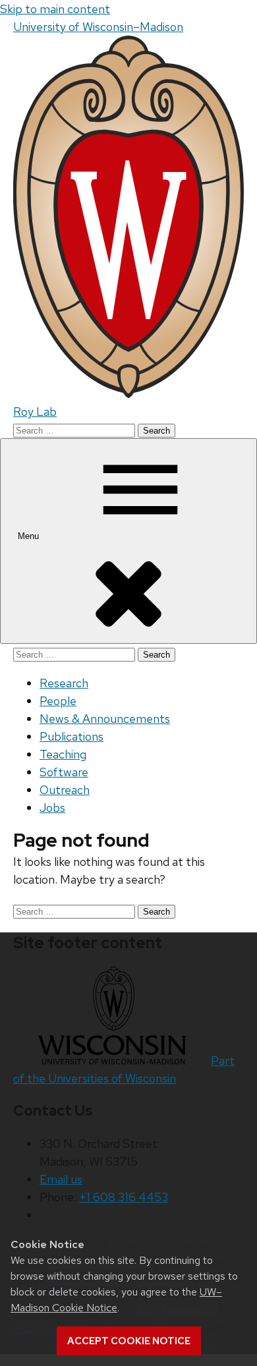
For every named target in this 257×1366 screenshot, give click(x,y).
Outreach (65, 789)
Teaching (63, 754)
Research (64, 683)
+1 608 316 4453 (123, 1197)
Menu (30, 536)
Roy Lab (35, 411)
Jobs (52, 807)
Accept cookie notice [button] (128, 1341)
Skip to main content (55, 8)
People (58, 700)
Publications (71, 736)
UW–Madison (98, 26)
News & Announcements (105, 718)
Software (64, 772)
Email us (61, 1179)
